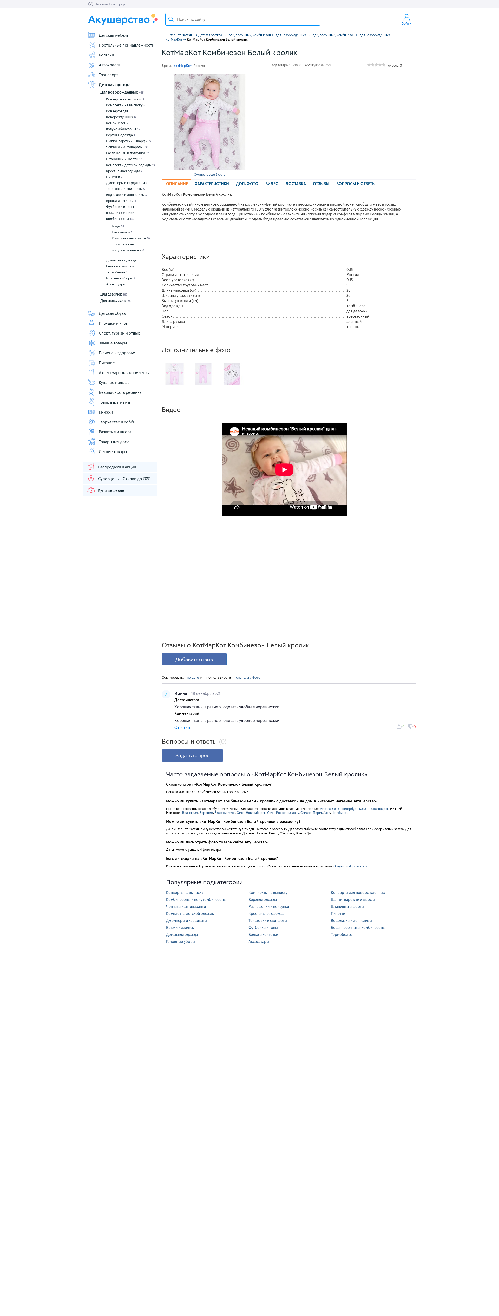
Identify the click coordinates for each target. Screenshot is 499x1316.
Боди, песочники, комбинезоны (120, 216)
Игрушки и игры (113, 323)
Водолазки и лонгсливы (126, 195)
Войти (406, 23)
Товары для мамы (114, 402)
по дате (193, 677)
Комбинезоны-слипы (131, 238)
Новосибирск (256, 812)
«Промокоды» (359, 866)
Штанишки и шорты (124, 159)
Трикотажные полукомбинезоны (128, 247)
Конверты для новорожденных (121, 114)
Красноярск (380, 808)
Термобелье (116, 272)
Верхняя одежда (120, 135)
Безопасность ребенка (120, 392)
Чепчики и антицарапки (127, 147)
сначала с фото (248, 677)
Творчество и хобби (117, 422)
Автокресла (110, 64)
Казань (364, 808)
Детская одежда (114, 84)
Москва (325, 808)
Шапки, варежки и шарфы (129, 141)
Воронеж (206, 812)
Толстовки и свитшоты (125, 189)
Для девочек (113, 294)
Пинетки (114, 177)
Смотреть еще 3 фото (209, 174)
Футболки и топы (121, 207)
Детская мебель (114, 35)
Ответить (182, 727)
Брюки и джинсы (121, 201)
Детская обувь (112, 313)
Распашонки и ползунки (127, 153)
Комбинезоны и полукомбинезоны (123, 126)
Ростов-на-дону (287, 812)
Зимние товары (113, 343)
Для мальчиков (115, 301)
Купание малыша (114, 382)
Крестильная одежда (124, 171)
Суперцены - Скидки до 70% (124, 478)
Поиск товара (171, 19)
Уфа (327, 812)
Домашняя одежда (122, 260)
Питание (107, 362)
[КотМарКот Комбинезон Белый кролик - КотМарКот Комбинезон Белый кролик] (175, 374)
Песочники (122, 232)
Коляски (106, 55)
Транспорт (108, 74)
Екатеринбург (225, 812)
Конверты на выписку (125, 99)
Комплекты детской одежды (130, 165)
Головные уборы (120, 278)
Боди (118, 226)
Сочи (270, 812)
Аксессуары (116, 284)
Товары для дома (114, 441)
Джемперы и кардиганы (126, 183)
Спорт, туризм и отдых (119, 333)
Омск (240, 812)
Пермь (318, 812)
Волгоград (190, 812)
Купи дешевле (111, 490)
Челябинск (339, 812)
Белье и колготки (121, 266)
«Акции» (339, 866)
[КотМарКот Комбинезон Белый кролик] (209, 122)
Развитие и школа (115, 431)
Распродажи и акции (117, 466)
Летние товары (113, 451)
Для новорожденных (122, 92)
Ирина (181, 693)
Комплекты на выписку (125, 105)
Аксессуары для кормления (124, 372)
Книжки (106, 412)
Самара (305, 812)
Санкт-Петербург (345, 808)
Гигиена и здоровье (117, 352)
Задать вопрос (192, 755)
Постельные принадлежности (126, 45)
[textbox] (242, 19)
